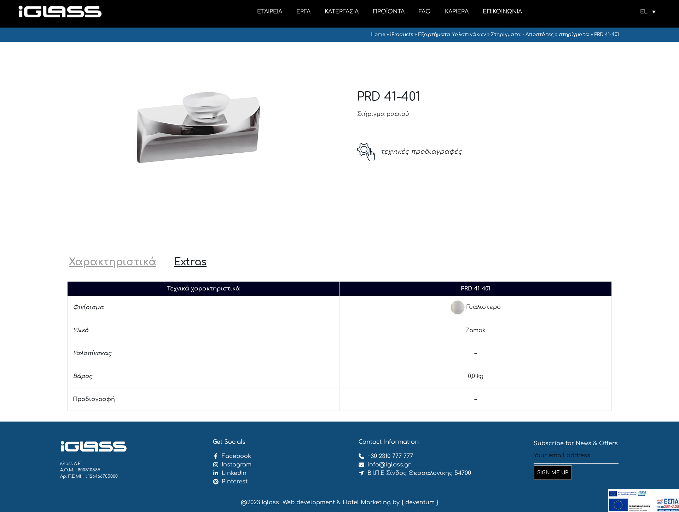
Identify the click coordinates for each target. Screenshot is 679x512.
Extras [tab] (190, 262)
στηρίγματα (574, 34)
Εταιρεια (269, 11)
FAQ (425, 11)
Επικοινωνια (502, 11)
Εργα (303, 11)
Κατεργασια (342, 11)
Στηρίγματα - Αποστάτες (522, 34)
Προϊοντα (389, 11)
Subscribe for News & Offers (576, 443)
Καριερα (457, 11)
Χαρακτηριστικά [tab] (112, 262)
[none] (648, 11)
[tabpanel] (339, 346)
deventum (420, 502)
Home (378, 34)
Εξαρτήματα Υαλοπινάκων (452, 34)
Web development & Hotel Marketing (337, 502)
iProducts (401, 34)
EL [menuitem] (644, 11)
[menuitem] (648, 11)
